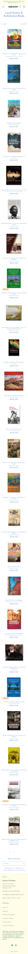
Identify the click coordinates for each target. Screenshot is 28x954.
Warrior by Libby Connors (14, 566)
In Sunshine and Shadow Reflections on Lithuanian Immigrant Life (14, 668)
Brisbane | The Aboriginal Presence (14, 429)
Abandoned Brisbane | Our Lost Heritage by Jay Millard (14, 736)
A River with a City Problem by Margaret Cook (14, 156)
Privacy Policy (6, 922)
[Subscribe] (23, 864)
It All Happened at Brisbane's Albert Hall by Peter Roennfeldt (14, 259)
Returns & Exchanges (9, 914)
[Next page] (18, 852)
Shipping (5, 911)
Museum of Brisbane (9, 880)
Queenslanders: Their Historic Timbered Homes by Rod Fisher (14, 498)
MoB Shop (16, 951)
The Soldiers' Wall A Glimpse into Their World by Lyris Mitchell (14, 533)
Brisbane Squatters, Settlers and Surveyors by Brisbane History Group (14, 771)
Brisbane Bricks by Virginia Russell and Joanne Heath (14, 190)
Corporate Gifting (8, 918)
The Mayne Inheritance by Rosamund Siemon (14, 362)
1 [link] (9, 851)
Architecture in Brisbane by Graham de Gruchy (14, 701)
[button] (3, 7)
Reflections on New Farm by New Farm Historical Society (14, 54)
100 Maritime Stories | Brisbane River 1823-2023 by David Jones (14, 805)
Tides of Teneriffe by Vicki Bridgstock (14, 600)
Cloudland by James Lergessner (14, 123)
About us (5, 907)
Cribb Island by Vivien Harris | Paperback (14, 395)
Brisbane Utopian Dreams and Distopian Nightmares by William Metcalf (14, 840)
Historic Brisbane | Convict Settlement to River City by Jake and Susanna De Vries (14, 328)
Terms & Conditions (8, 925)
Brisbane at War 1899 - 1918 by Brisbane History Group (14, 463)
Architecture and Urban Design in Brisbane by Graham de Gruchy (14, 293)
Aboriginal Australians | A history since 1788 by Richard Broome (14, 224)
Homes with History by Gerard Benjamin (14, 633)
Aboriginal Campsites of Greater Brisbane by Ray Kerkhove (14, 89)
